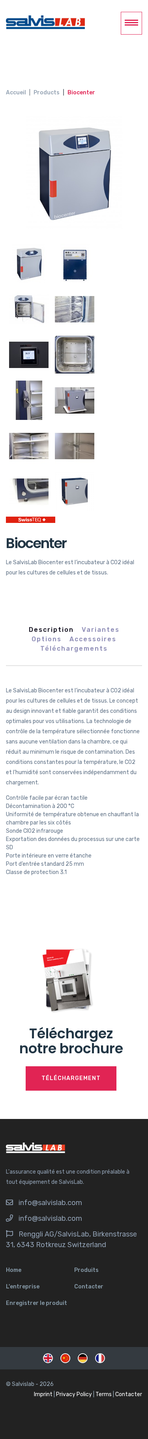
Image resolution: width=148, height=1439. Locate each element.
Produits (86, 1270)
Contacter (88, 1286)
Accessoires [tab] (92, 639)
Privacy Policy (74, 1394)
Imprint (43, 1394)
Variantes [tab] (101, 629)
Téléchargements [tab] (74, 648)
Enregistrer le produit (36, 1303)
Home (13, 1270)
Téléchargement (71, 1078)
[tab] (29, 263)
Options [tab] (47, 639)
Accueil (16, 92)
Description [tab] (51, 629)
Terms (104, 1394)
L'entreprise (22, 1286)
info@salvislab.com (50, 1202)
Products (47, 92)
